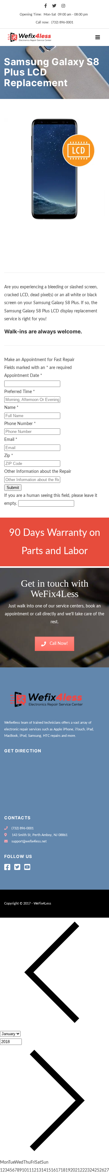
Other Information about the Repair (37, 471)
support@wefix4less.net (29, 841)
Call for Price (19, 266)
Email (10, 440)
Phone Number (20, 424)
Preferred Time (19, 392)
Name (11, 408)
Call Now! (59, 643)
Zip (8, 456)
